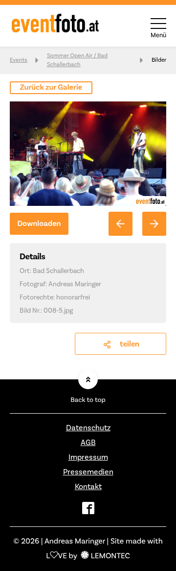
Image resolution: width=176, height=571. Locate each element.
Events (18, 60)
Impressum (88, 457)
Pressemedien (88, 472)
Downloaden (39, 224)
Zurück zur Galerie (51, 88)
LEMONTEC (110, 556)
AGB (88, 442)
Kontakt (88, 487)
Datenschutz (88, 428)
